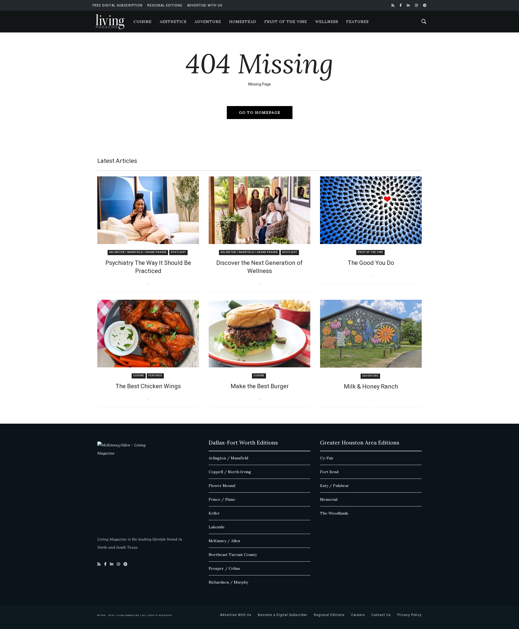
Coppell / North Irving (230, 471)
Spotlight (178, 252)
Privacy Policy (409, 615)
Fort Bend (329, 471)
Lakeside (217, 527)
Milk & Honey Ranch (371, 386)
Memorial (328, 499)
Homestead (242, 21)
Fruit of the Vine (285, 21)
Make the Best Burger (260, 386)
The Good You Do (371, 262)
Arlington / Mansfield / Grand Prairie (138, 252)
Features (357, 21)
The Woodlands (334, 513)
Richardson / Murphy (228, 582)
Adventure (208, 21)
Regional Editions (164, 5)
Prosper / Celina (224, 568)
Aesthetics (173, 21)
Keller (214, 513)
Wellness (326, 21)
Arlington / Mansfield (228, 458)
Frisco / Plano (222, 499)
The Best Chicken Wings (148, 386)
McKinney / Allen (224, 540)
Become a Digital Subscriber (282, 615)
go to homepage (259, 112)
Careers (358, 615)
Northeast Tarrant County (233, 554)
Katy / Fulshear (334, 485)
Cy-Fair (327, 458)
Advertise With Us (204, 5)
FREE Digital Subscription (117, 5)
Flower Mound (222, 485)
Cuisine (143, 21)
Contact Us (381, 615)
